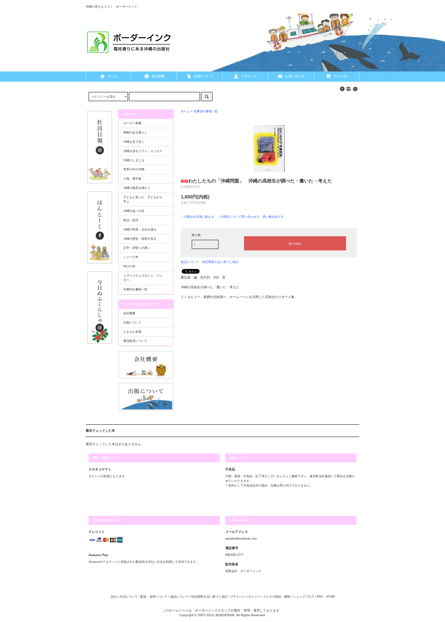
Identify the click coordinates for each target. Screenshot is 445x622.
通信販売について (135, 341)
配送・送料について (154, 596)
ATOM (330, 596)
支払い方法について (124, 596)
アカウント (249, 76)
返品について (190, 262)
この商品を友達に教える (197, 216)
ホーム (112, 76)
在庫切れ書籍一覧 (206, 111)
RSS (320, 596)
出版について (203, 76)
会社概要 (158, 76)
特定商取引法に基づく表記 (220, 262)
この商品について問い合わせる (238, 216)
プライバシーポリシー (245, 596)
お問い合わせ (295, 76)
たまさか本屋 (132, 332)
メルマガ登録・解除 (276, 596)
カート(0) (340, 76)
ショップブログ (303, 596)
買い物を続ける (273, 216)
